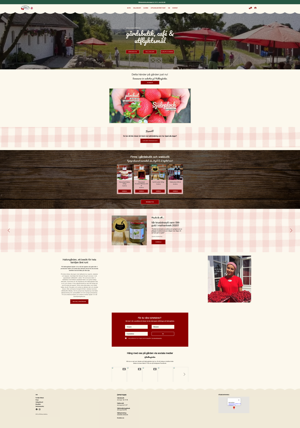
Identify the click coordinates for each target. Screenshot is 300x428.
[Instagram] (40, 409)
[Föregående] (111, 105)
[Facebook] (37, 409)
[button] (129, 8)
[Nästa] (189, 105)
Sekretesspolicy (40, 406)
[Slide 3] (151, 120)
